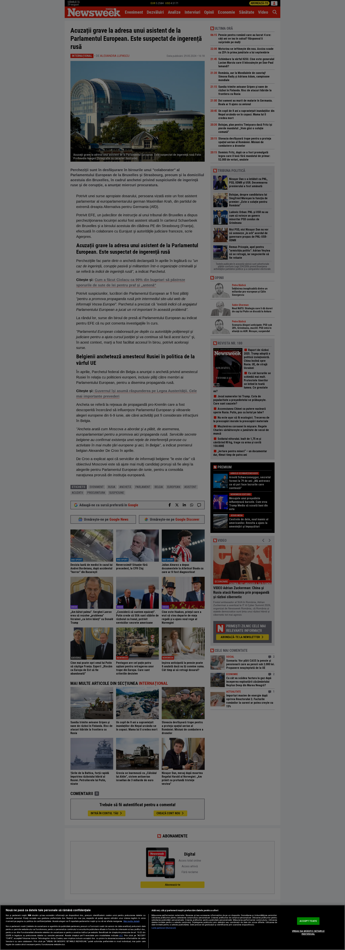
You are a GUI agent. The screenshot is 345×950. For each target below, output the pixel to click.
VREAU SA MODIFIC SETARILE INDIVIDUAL (308, 932)
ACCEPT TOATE (308, 921)
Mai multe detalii (131, 921)
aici (121, 935)
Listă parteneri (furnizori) (163, 928)
